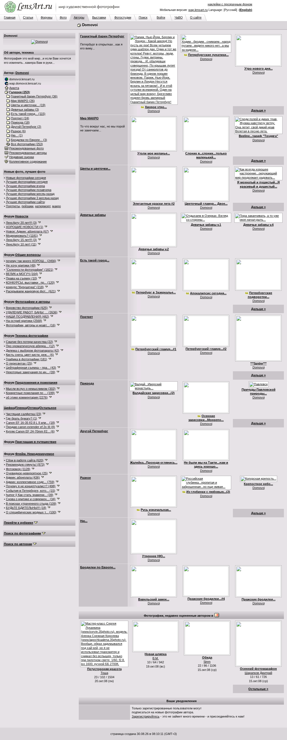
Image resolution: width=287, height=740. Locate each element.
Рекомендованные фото (26, 148)
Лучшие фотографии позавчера (28, 190)
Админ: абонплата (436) (23, 477)
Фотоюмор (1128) (18, 469)
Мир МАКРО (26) (23, 101)
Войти (161, 17)
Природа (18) (20, 122)
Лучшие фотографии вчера (25, 186)
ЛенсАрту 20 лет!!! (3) (21, 222)
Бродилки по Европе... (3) (29, 140)
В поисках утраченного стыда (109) (31, 503)
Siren (206, 661)
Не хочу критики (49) (21, 265)
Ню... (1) (17, 135)
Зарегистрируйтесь (145, 716)
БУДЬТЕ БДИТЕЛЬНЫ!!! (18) (26, 507)
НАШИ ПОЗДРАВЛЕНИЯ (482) (27, 316)
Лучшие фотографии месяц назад (30, 193)
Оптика (33, 407)
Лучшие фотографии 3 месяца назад (32, 198)
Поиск (143, 17)
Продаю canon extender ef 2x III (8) (30, 427)
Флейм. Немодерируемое (34, 454)
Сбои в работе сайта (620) (24, 460)
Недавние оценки (21, 157)
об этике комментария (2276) (27, 397)
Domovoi (22, 72)
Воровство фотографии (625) (27, 307)
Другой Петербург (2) (26, 126)
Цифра (9, 407)
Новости (21, 216)
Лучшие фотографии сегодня (27, 181)
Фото (63, 17)
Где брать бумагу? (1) (21, 418)
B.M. (155, 658)
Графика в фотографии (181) (26, 359)
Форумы (46, 17)
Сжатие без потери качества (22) (29, 341)
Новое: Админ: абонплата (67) (27, 231)
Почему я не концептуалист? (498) (30, 486)
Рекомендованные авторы (28, 152)
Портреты (13, 206)
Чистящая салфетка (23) (23, 414)
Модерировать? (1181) (22, 235)
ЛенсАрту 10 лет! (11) (21, 244)
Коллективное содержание (28, 161)
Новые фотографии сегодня (26, 177)
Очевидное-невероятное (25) (27, 473)
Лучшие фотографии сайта (25, 202)
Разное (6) (18, 131)
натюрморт (42, 206)
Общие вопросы (28, 254)
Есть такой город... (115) (28, 113)
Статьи (28, 17)
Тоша (104, 673)
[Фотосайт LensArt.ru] (63, 13)
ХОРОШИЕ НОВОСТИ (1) (24, 227)
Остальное (48, 407)
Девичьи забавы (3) (25, 109)
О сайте (196, 17)
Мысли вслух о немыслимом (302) (30, 388)
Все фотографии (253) (27, 144)
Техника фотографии (31, 335)
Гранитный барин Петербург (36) (34, 96)
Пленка (21, 407)
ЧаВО (179, 17)
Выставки (99, 17)
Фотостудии (122, 17)
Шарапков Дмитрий (258, 673)
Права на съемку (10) (21, 278)
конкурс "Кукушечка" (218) (25, 287)
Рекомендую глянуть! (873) (25, 464)
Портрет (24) (20, 118)
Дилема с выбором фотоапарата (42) (32, 350)
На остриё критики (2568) (24, 320)
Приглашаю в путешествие (35, 441)
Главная (9, 17)
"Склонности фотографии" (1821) (29, 269)
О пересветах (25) (19, 363)
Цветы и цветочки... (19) (28, 105)
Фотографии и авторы (32, 301)
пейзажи (27, 206)
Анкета (14, 88)
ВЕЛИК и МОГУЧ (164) (22, 273)
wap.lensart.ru (198, 10)
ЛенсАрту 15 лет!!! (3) (21, 240)
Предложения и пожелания (36, 382)
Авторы (79, 17)
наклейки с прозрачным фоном (230, 4)
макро (56, 206)
